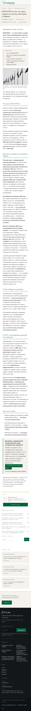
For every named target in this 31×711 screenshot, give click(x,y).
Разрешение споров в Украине (18, 471)
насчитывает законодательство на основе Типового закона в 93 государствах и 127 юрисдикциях (15, 173)
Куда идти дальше (11, 64)
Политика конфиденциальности (9, 705)
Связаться (7, 602)
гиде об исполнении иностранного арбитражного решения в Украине (14, 220)
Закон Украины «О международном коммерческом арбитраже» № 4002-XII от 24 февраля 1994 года (15, 167)
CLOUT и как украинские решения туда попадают (15, 61)
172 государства (20, 207)
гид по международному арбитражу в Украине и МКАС (16, 427)
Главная (4, 8)
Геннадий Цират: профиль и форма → (14, 466)
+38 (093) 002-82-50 (7, 686)
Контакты (4, 674)
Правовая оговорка (22, 705)
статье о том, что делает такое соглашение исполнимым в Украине (14, 328)
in (2, 708)
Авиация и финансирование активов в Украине (21, 647)
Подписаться (21, 630)
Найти (26, 539)
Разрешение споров (19, 8)
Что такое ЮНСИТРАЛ (12, 53)
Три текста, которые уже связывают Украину (16, 56)
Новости (10, 8)
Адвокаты (4, 669)
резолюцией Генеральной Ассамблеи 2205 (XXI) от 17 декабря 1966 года (15, 112)
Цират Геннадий (12, 497)
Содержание (8, 50)
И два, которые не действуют (14, 58)
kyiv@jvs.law (5, 682)
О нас (3, 667)
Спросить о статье (15, 504)
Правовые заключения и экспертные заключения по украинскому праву (8, 658)
